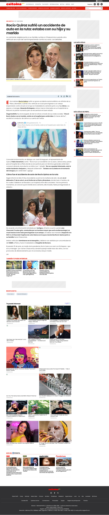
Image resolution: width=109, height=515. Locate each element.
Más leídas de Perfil (81, 112)
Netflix (62, 4)
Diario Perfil (15, 496)
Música (68, 4)
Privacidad (55, 500)
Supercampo (68, 496)
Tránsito (85, 500)
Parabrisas (54, 496)
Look (75, 496)
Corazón (38, 4)
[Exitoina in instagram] (95, 4)
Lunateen (87, 496)
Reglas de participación (74, 500)
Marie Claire (34, 496)
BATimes (94, 496)
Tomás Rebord (32, 8)
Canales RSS (24, 500)
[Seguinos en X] (101, 4)
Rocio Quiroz (11, 294)
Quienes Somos (35, 500)
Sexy (72, 4)
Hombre (47, 496)
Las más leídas (79, 42)
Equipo (63, 500)
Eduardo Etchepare (22, 294)
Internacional (54, 4)
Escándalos (30, 4)
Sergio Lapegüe (66, 8)
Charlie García (55, 8)
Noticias (27, 496)
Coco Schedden (21, 8)
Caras (21, 496)
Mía (83, 496)
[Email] (70, 97)
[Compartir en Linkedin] (67, 96)
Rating (74, 8)
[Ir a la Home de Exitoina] (15, 4)
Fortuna (41, 496)
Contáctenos (45, 500)
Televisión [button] (45, 4)
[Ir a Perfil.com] (99, 1)
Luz (79, 496)
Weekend (61, 496)
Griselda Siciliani (43, 8)
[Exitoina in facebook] (98, 4)
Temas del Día (10, 8)
